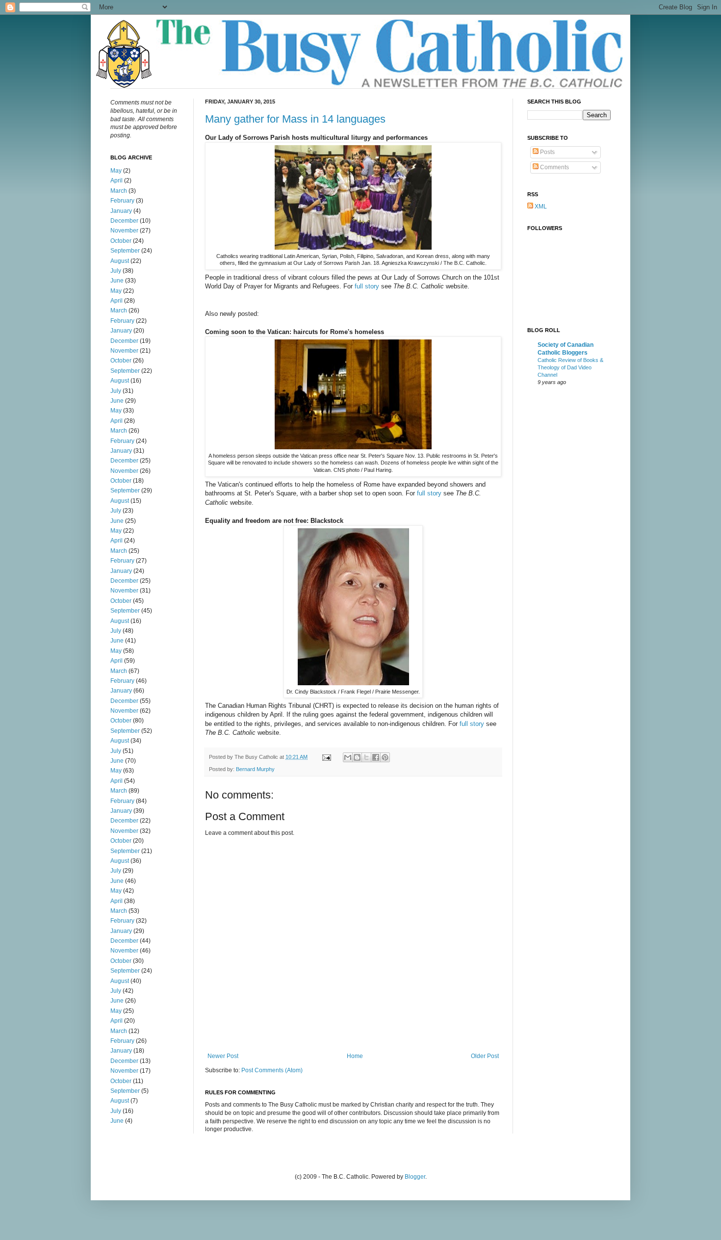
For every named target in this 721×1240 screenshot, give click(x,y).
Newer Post (222, 1056)
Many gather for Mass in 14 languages (295, 119)
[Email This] (348, 757)
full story (367, 286)
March (118, 190)
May (116, 170)
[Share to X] (366, 757)
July (115, 270)
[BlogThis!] (357, 757)
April (116, 180)
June (117, 280)
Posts (547, 152)
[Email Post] (326, 757)
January (121, 210)
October (120, 240)
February (122, 200)
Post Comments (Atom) (272, 1070)
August (119, 261)
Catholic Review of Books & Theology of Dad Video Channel (570, 367)
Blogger (415, 1176)
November (124, 230)
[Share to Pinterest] (385, 757)
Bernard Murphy (255, 769)
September (125, 250)
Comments (554, 167)
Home (355, 1056)
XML (540, 206)
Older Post (485, 1056)
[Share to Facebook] (376, 757)
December (124, 220)
